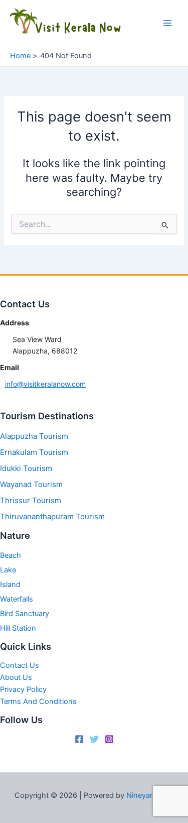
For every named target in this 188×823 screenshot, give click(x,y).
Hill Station (18, 628)
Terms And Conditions (38, 701)
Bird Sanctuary (24, 613)
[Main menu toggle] (167, 23)
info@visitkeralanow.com (45, 384)
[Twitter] (94, 739)
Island (10, 584)
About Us (16, 677)
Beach (10, 555)
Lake (8, 569)
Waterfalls (16, 599)
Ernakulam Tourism (34, 452)
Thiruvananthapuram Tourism (52, 516)
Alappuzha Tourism (34, 436)
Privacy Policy (23, 689)
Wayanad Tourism (31, 484)
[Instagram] (109, 739)
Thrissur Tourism (30, 500)
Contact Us (19, 665)
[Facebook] (79, 739)
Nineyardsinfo (150, 795)
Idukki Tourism (26, 468)
